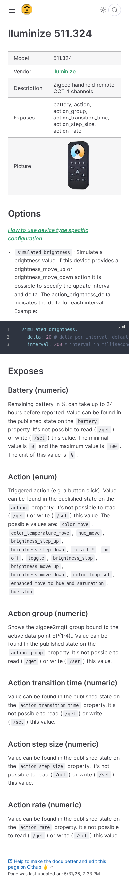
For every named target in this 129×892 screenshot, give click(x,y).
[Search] (114, 10)
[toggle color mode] (103, 9)
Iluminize (64, 71)
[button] (11, 9)
